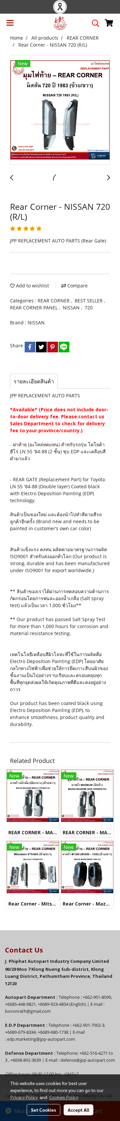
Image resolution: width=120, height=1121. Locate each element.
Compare (77, 285)
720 (89, 307)
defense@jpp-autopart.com (87, 1060)
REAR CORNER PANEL (34, 307)
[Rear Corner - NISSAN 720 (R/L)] (60, 110)
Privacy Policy (24, 1097)
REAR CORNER (54, 300)
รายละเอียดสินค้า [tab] (34, 381)
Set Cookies (43, 1110)
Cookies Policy (63, 1097)
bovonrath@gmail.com (28, 1011)
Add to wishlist (32, 285)
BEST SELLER (89, 300)
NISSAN (72, 307)
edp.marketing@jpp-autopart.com (41, 1039)
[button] (93, 23)
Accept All (78, 1110)
